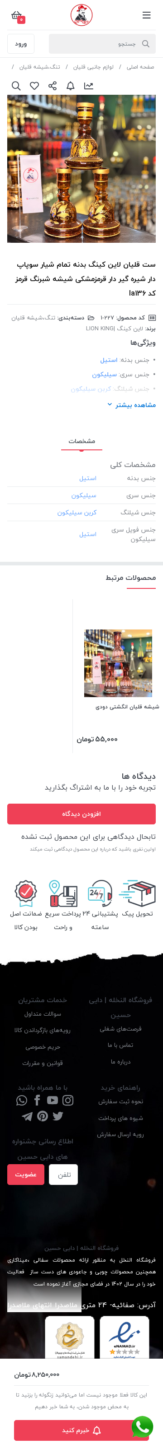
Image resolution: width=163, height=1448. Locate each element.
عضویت (26, 1174)
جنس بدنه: (134, 359)
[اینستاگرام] (67, 1101)
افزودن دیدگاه (81, 813)
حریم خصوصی (42, 1046)
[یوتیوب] (52, 1101)
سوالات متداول (42, 1014)
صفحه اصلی (140, 67)
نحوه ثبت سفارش (120, 1101)
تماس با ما (120, 1045)
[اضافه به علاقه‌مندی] (34, 86)
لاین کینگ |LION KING (114, 328)
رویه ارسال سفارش (120, 1134)
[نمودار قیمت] (89, 86)
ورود (21, 43)
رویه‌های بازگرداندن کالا (42, 1030)
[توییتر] (58, 1117)
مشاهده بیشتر (135, 405)
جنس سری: (134, 374)
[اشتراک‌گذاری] (52, 86)
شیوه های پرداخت (120, 1118)
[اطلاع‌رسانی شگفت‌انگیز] (71, 86)
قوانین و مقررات (42, 1063)
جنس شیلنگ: (131, 388)
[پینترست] (42, 1117)
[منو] (147, 15)
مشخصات (81, 441)
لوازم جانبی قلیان (93, 67)
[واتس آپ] (21, 1101)
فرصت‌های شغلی (121, 1028)
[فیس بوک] (37, 1101)
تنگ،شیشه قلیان (39, 67)
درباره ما (120, 1061)
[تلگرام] (27, 1117)
